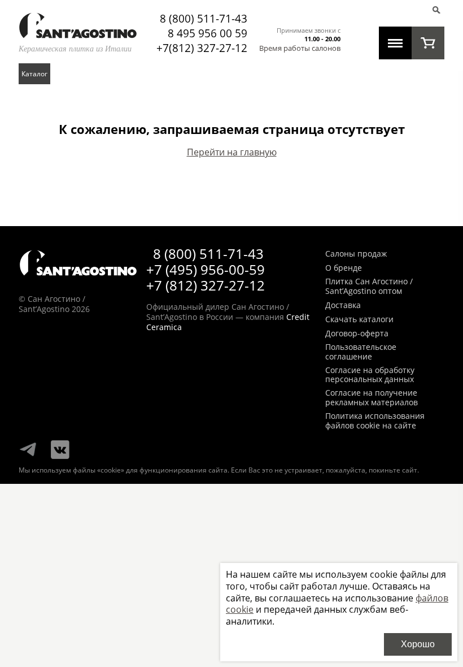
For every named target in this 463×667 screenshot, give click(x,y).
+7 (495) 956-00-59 (205, 269)
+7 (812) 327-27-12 (205, 285)
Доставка (343, 305)
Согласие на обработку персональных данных (369, 375)
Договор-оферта (356, 334)
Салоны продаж (356, 254)
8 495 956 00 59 (207, 33)
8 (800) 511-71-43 (203, 18)
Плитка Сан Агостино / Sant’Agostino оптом (369, 286)
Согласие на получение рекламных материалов (371, 398)
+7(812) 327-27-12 (201, 48)
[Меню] (395, 43)
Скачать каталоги (359, 319)
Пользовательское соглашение (360, 352)
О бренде (343, 268)
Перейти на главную (232, 152)
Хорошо (418, 644)
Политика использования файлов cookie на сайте (375, 421)
